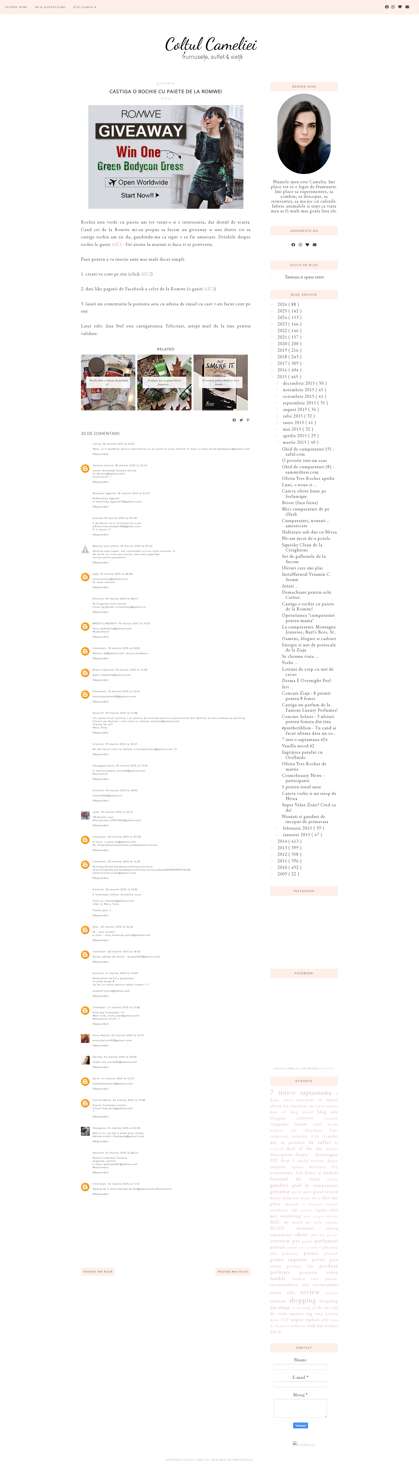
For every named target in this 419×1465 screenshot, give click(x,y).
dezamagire (326, 1154)
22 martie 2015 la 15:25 (128, 1035)
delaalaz (332, 1148)
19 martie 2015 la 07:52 (136, 546)
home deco (311, 1197)
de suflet (319, 1142)
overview (280, 1240)
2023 (283, 324)
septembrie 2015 (300, 403)
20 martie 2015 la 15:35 (121, 889)
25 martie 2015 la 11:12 (123, 1183)
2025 (283, 311)
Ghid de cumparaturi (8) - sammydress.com (308, 469)
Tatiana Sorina (103, 465)
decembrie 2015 (299, 383)
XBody (276, 1331)
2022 (283, 330)
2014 (283, 841)
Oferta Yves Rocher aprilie (308, 478)
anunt (332, 1105)
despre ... (304, 1154)
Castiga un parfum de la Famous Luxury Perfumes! (310, 707)
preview (331, 1253)
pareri (307, 1241)
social (296, 1307)
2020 (283, 343)
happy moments (284, 1197)
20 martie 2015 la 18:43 (124, 951)
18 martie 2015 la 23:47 (134, 493)
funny (332, 1179)
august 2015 (295, 409)
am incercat (295, 1105)
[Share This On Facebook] (234, 420)
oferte (301, 1234)
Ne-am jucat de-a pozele (306, 538)
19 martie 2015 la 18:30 (121, 790)
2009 (283, 874)
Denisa (97, 1056)
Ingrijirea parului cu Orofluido (302, 754)
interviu (332, 1204)
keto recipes (314, 1216)
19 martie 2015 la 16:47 (121, 744)
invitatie (307, 1210)
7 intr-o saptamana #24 (305, 739)
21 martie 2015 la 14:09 (121, 973)
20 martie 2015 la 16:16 (117, 926)
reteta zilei (282, 1292)
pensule (278, 1247)
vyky (96, 573)
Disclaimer (84, 7)
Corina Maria (102, 1100)
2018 (283, 356)
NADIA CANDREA (105, 623)
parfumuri (326, 1240)
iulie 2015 (293, 416)
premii (311, 1252)
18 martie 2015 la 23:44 (131, 465)
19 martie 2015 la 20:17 (117, 812)
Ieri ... (287, 687)
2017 (283, 363)
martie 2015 (295, 442)
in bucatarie (312, 1204)
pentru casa (296, 1247)
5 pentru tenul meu (301, 787)
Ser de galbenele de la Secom (304, 558)
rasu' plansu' (324, 1278)
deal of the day (304, 1148)
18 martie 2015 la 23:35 (119, 443)
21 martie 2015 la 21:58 (124, 1007)
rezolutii (331, 1292)
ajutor (332, 1099)
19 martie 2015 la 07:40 (120, 518)
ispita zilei (326, 1210)
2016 (283, 370)
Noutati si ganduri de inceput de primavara (305, 819)
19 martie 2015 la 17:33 (132, 765)
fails (299, 1172)
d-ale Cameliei (324, 1136)
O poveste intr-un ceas (304, 460)
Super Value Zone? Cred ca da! (309, 807)
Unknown (99, 648)
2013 (283, 847)
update (313, 1319)
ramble (278, 1278)
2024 (283, 317)
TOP (285, 1319)
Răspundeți (101, 454)
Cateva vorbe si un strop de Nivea (309, 796)
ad (320, 1099)
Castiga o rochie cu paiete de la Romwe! (308, 606)
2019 (283, 350)
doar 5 (288, 1160)
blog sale (327, 1112)
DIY (274, 1160)
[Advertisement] (306, 1025)
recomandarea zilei (290, 1284)
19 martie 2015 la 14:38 (121, 713)
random (298, 1278)
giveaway (166, 82)
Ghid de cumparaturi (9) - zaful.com (308, 451)
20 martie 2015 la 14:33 (124, 861)
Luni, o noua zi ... (299, 484)
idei (326, 1197)
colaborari (279, 1136)
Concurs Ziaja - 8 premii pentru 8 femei (306, 695)
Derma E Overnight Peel (306, 680)
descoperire (281, 1154)
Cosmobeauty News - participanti (303, 778)
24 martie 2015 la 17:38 (129, 1100)
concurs (299, 1136)
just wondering (285, 1216)
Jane (96, 812)
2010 (283, 867)
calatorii (305, 1118)
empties (278, 1166)
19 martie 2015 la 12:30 (131, 669)
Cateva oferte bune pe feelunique (304, 493)
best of (278, 1112)
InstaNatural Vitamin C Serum (306, 576)
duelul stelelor (311, 1160)
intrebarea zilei (284, 1210)
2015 (282, 376)
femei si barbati (321, 1172)
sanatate (278, 1301)
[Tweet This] (241, 420)
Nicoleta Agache (104, 493)
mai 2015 (293, 429)
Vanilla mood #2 (298, 746)
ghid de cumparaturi (315, 1185)
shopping (302, 1300)
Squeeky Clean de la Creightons (302, 547)
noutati (305, 1227)
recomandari (325, 1284)
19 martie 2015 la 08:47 (121, 598)
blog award (301, 1112)
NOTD (277, 1228)
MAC (275, 1222)
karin (96, 1078)
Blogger (327, 1068)
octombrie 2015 (299, 396)
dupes (332, 1160)
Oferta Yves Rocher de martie (304, 766)
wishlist (331, 1325)
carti (317, 1124)
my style (314, 1222)
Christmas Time (320, 1130)
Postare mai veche (233, 1271)
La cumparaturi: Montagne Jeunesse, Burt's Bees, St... (309, 629)
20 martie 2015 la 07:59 (124, 836)
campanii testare (288, 1124)
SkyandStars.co (240, 1459)
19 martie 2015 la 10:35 (134, 623)
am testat (317, 1105)
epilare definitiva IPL (315, 1166)
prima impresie (288, 1259)
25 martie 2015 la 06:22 (121, 1152)
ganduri (279, 1185)
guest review (325, 1191)
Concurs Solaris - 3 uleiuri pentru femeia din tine (308, 719)
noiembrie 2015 (299, 389)
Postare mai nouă (98, 1271)
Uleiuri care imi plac (302, 568)
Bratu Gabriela (103, 669)
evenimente (281, 1172)
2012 (283, 854)
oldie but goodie (324, 1234)
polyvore (290, 1253)
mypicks (331, 1222)
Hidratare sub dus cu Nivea (309, 532)
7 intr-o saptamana (300, 1092)
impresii (292, 1204)
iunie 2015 (294, 422)
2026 (283, 304)
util (325, 1319)
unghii (297, 1319)
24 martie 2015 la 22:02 (124, 1128)
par (296, 1240)
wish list (315, 1325)
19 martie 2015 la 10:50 (124, 648)
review (310, 1291)
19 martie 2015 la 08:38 (116, 573)
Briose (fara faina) (300, 502)
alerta (276, 1105)
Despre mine (16, 7)
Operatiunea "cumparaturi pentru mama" (308, 617)
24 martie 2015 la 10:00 (120, 1056)
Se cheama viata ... (300, 656)
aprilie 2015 (295, 435)
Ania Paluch (101, 1035)
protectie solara (318, 1272)
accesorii (305, 1099)
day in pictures (287, 1142)
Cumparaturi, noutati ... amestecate (306, 523)
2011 (283, 861)
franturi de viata (295, 1178)
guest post (302, 1191)
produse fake (300, 1266)
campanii (331, 1118)
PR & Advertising (50, 7)
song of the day (316, 1307)
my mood (293, 1222)
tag (309, 1313)
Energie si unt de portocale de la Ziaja (309, 647)
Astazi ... (290, 586)
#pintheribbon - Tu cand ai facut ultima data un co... (309, 730)
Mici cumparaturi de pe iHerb (306, 511)
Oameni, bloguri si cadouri (309, 638)
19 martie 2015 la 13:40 (124, 691)
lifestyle (332, 1216)
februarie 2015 (298, 828)
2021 (283, 337)
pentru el (314, 1247)
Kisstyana (99, 1128)
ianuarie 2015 (297, 834)
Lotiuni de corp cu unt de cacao (308, 671)
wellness (298, 1325)
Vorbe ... (290, 662)
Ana (96, 926)
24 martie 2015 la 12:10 (118, 1078)
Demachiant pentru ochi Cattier (306, 594)
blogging (278, 1118)
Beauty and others (106, 546)
